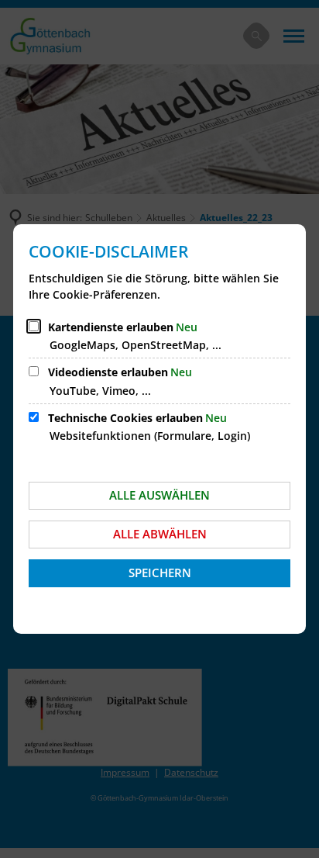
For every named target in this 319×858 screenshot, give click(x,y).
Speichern (160, 572)
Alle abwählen (160, 533)
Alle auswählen (159, 495)
